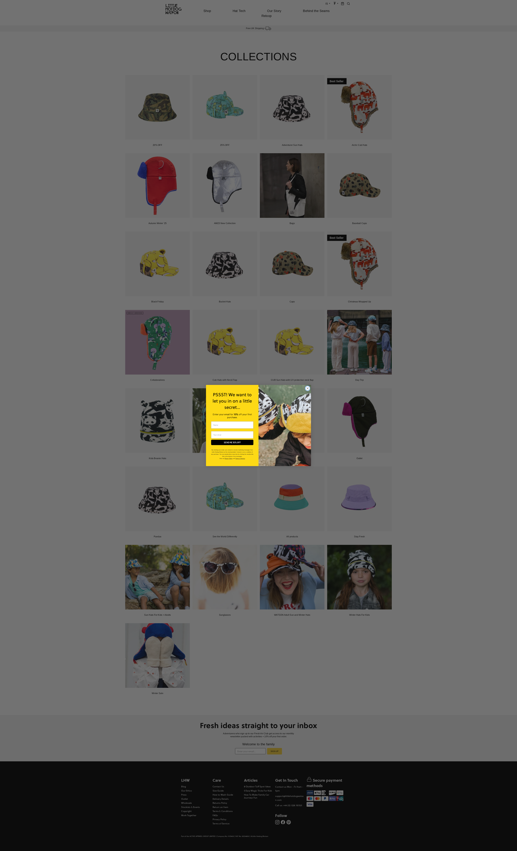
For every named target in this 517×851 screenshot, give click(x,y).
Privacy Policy (229, 458)
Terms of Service (240, 458)
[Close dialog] (307, 388)
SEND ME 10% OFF (232, 442)
